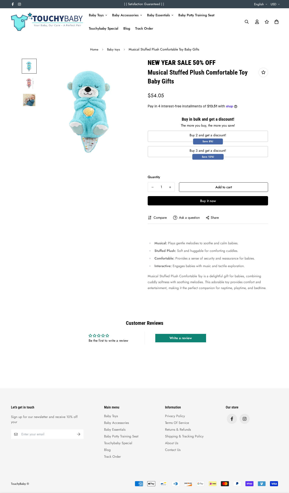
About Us (171, 443)
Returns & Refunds (178, 429)
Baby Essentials (158, 15)
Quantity (154, 177)
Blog (126, 28)
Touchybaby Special (103, 28)
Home (94, 49)
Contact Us (172, 449)
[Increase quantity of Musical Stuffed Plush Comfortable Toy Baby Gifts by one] (170, 187)
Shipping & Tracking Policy (184, 436)
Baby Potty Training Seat (196, 15)
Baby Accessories (125, 15)
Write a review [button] (180, 338)
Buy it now (208, 200)
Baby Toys (96, 15)
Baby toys (113, 49)
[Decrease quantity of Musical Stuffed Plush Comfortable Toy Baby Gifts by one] (152, 187)
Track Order (144, 28)
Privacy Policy (175, 416)
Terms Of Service (177, 422)
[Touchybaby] (47, 22)
